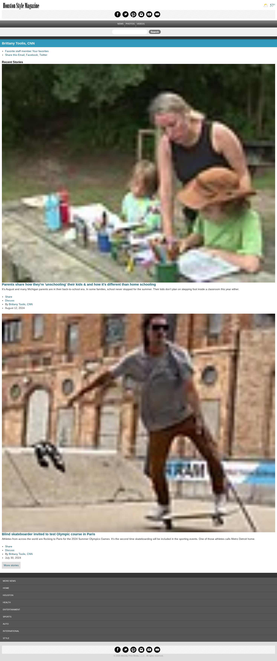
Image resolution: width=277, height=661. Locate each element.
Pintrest (133, 14)
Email (157, 14)
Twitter (125, 14)
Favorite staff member (18, 51)
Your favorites (40, 51)
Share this (11, 54)
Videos (141, 24)
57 (272, 5)
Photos (130, 24)
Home (6, 588)
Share (8, 296)
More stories (11, 565)
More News (9, 581)
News (120, 24)
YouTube (149, 14)
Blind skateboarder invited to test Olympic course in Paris (48, 534)
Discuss (9, 300)
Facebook (118, 14)
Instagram (141, 14)
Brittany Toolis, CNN (21, 304)
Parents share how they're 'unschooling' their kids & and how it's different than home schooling (79, 284)
